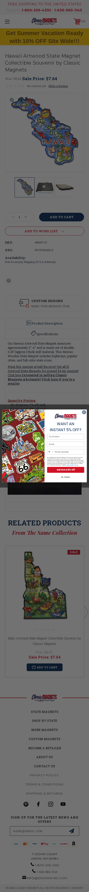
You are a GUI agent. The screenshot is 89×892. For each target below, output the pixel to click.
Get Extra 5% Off (66, 470)
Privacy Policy (70, 465)
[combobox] (50, 451)
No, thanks (65, 477)
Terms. (76, 465)
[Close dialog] (84, 412)
